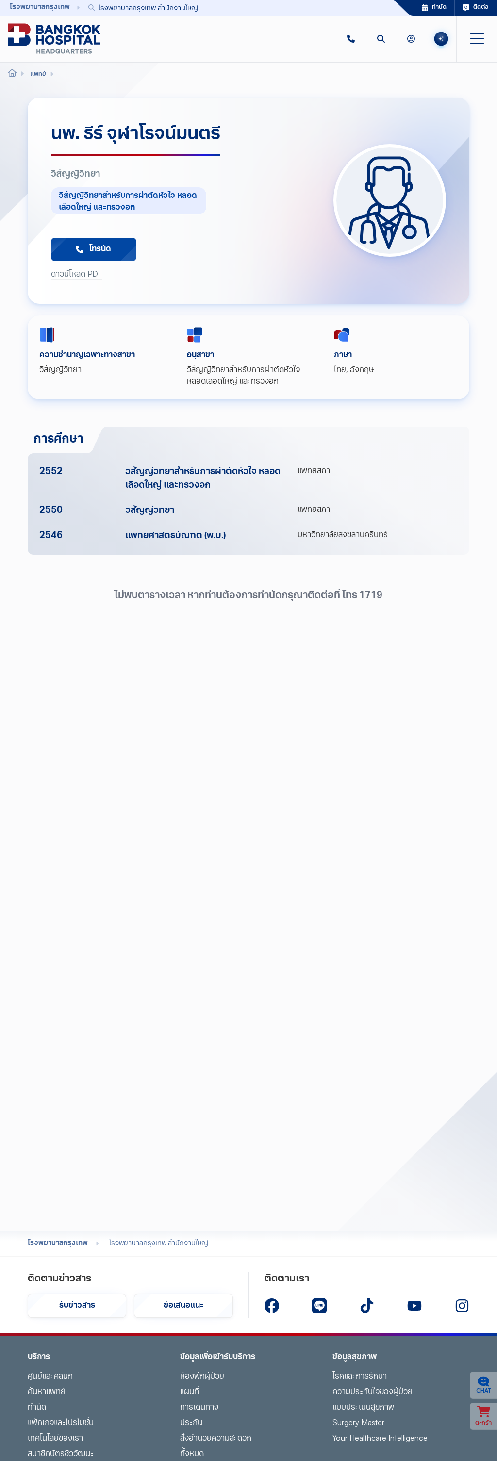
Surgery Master (358, 1423)
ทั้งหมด (192, 1454)
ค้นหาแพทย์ (47, 1392)
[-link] (272, 1305)
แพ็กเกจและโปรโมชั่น (61, 1423)
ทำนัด (37, 1408)
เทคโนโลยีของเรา (55, 1439)
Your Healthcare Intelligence (380, 1439)
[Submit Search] (363, 7)
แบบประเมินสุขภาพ (363, 1408)
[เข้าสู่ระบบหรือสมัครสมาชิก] (411, 39)
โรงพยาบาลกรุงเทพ (58, 1243)
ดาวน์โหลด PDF (76, 275)
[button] (351, 39)
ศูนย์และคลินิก (50, 1376)
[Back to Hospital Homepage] (12, 74)
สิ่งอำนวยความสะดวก (215, 1439)
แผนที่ (189, 1392)
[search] (381, 39)
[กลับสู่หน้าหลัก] (54, 38)
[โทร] (351, 39)
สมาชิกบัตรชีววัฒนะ (61, 1454)
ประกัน (191, 1423)
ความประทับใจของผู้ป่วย (372, 1392)
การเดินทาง (199, 1408)
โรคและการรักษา (359, 1376)
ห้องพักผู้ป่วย (202, 1376)
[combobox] (226, 7)
